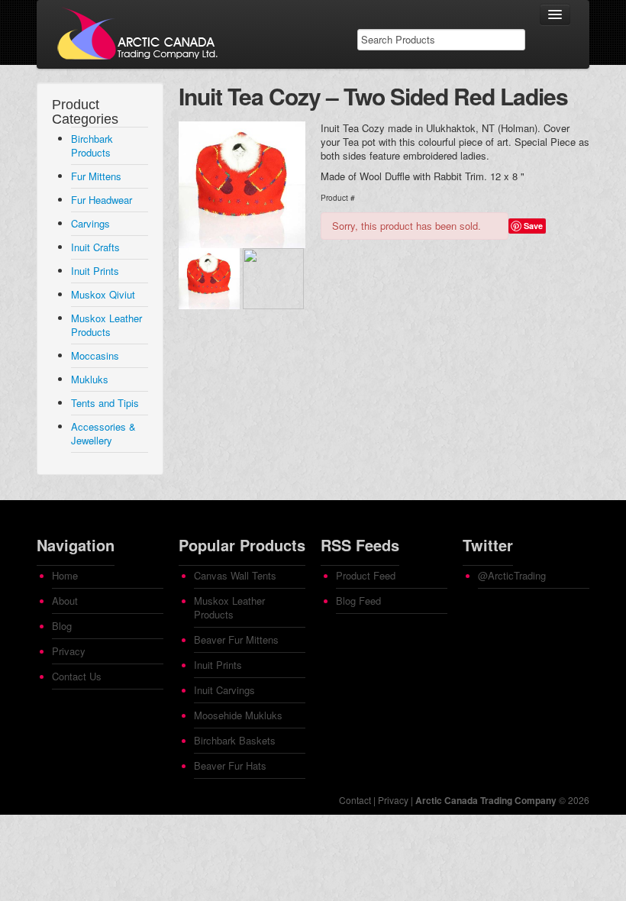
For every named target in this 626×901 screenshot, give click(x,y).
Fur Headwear (101, 199)
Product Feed (365, 575)
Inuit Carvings (224, 690)
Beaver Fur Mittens (236, 639)
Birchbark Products (92, 145)
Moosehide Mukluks (238, 715)
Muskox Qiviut (103, 294)
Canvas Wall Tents (235, 575)
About (65, 600)
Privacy (69, 651)
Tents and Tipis (105, 403)
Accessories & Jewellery (103, 433)
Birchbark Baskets (235, 740)
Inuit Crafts (95, 247)
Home (65, 575)
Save (533, 225)
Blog (62, 625)
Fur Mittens (96, 176)
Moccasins (95, 355)
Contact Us (77, 676)
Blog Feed (358, 600)
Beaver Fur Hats (230, 765)
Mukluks (89, 379)
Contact (355, 799)
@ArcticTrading (512, 575)
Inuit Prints (95, 270)
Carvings (90, 223)
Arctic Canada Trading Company (486, 800)
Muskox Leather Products (106, 325)
